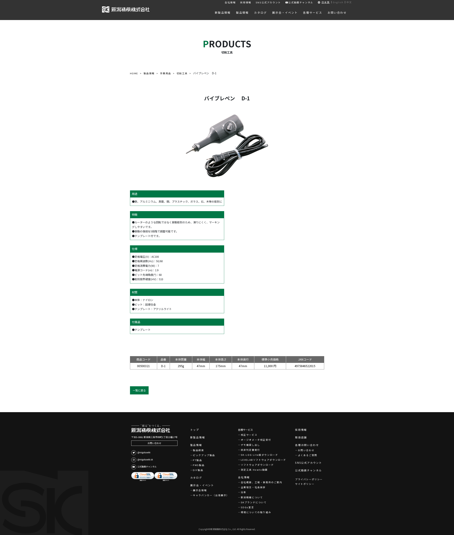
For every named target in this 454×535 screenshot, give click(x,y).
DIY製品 (198, 470)
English (338, 2)
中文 (349, 2)
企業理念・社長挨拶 (253, 487)
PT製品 (197, 460)
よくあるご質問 (307, 455)
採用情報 (245, 2)
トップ (194, 429)
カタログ (196, 477)
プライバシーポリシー (309, 479)
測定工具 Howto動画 (254, 469)
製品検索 (198, 450)
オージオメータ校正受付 (256, 439)
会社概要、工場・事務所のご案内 (261, 482)
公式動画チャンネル (300, 2)
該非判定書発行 (250, 450)
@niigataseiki (143, 452)
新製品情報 (197, 437)
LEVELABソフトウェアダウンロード (263, 459)
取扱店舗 (301, 437)
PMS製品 (198, 465)
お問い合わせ (154, 443)
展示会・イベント (202, 485)
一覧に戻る (139, 390)
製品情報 (196, 445)
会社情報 (230, 2)
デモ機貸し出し (250, 445)
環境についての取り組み (256, 512)
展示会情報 (200, 490)
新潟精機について (252, 497)
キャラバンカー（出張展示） (211, 495)
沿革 (243, 492)
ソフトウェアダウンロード (257, 464)
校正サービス (249, 434)
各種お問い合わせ (307, 445)
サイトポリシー (304, 484)
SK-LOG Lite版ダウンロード (259, 454)
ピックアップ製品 (204, 455)
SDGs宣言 (247, 507)
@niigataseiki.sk (145, 459)
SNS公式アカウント (268, 2)
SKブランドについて (254, 502)
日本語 (326, 2)
